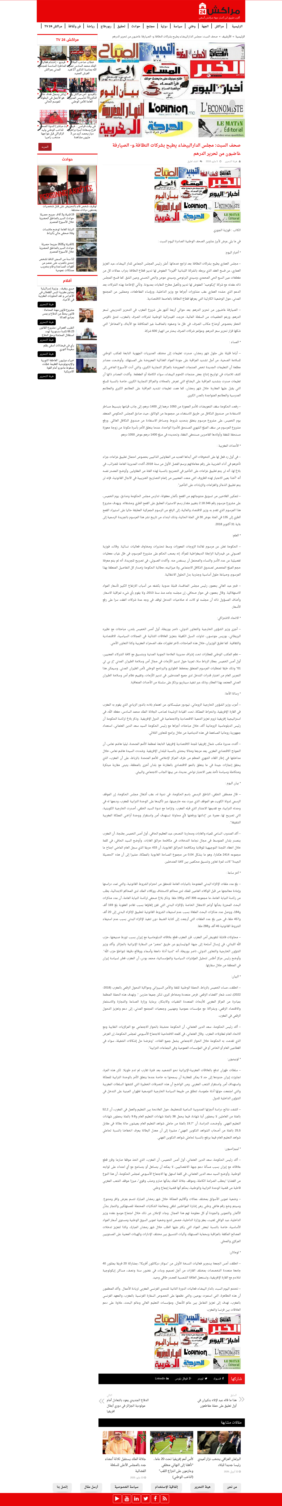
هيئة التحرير (47, 304)
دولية (164, 26)
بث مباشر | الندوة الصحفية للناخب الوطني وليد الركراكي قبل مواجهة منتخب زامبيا (52, 132)
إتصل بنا (62, 1487)
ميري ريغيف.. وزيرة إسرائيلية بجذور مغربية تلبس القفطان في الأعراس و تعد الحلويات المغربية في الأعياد (56, 294)
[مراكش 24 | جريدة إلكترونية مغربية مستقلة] (220, 12)
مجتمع (150, 26)
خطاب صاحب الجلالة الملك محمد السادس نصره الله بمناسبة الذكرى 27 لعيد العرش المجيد (82, 68)
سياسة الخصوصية (127, 1487)
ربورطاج (106, 26)
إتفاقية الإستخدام (166, 1487)
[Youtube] (126, 1498)
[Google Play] (117, 1498)
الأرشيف (226, 36)
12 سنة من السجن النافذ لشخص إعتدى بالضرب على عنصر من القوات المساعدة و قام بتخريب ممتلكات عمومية (56, 265)
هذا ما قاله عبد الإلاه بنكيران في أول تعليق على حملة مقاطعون (217, 1401)
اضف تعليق (192, 161)
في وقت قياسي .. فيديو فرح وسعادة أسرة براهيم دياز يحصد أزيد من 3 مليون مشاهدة (82, 132)
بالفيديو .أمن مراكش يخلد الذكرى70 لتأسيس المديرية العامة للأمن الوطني (82, 98)
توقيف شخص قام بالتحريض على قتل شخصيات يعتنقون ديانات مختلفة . (70, 208)
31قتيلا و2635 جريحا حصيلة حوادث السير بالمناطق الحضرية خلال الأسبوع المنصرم (56, 248)
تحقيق (121, 26)
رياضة (91, 26)
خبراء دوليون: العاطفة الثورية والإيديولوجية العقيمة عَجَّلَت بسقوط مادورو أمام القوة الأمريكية (57, 366)
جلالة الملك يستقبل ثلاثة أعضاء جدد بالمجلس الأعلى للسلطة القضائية (125, 1465)
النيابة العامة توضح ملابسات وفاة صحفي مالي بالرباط (58, 231)
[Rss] (164, 1498)
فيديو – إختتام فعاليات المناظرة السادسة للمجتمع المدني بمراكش (52, 66)
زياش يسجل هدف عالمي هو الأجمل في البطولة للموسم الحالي (52, 98)
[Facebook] (155, 1498)
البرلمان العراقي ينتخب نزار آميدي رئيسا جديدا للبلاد (219, 1462)
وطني (192, 26)
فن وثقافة (74, 26)
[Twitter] (145, 1498)
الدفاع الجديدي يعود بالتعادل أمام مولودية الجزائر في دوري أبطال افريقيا (128, 1403)
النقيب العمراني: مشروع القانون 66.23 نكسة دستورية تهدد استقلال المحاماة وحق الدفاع (56, 331)
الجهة (205, 26)
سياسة (177, 26)
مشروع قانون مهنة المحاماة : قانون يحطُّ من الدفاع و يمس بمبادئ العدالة (58, 313)
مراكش (219, 26)
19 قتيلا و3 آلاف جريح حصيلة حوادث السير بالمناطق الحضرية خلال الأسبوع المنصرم (56, 218)
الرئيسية (237, 26)
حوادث (135, 26)
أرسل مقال (91, 1487)
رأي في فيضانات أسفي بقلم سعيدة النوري (58, 347)
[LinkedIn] (136, 1498)
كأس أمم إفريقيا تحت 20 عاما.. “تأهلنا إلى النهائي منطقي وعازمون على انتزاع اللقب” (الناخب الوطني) (173, 1468)
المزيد (45, 146)
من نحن (232, 1487)
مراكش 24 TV (53, 26)
